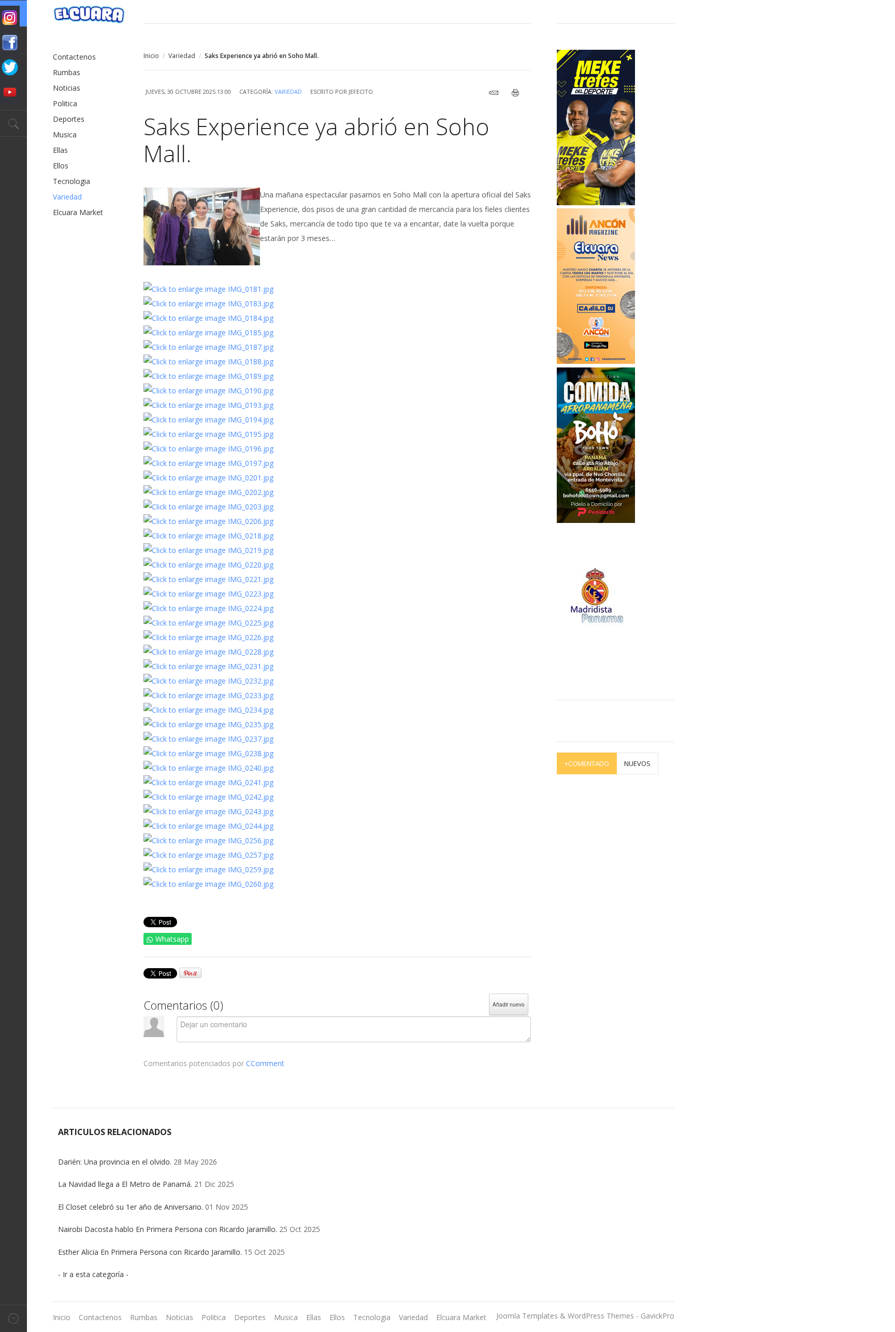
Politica (65, 103)
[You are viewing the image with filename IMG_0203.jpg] (208, 507)
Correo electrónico (496, 92)
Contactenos (74, 57)
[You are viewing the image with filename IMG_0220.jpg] (208, 565)
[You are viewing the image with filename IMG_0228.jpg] (208, 652)
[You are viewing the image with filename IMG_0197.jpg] (208, 463)
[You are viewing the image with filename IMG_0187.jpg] (208, 347)
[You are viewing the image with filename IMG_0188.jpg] (208, 361)
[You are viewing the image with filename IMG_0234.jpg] (208, 710)
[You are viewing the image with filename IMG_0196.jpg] (208, 449)
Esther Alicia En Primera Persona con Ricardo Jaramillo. (150, 1252)
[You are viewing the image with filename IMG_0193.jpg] (208, 405)
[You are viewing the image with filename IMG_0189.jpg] (208, 376)
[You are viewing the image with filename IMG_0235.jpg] (208, 724)
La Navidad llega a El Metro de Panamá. (125, 1184)
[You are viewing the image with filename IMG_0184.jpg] (208, 318)
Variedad (181, 55)
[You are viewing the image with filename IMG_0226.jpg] (208, 637)
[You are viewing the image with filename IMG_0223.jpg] (208, 594)
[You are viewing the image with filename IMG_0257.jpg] (208, 855)
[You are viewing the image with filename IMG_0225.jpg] (208, 623)
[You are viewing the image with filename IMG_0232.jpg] (208, 681)
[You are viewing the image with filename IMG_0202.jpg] (208, 492)
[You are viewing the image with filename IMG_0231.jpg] (208, 666)
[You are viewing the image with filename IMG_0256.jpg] (208, 840)
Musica (65, 134)
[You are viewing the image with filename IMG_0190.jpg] (208, 390)
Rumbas (66, 72)
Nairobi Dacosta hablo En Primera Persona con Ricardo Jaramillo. (167, 1229)
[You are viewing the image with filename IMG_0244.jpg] (208, 826)
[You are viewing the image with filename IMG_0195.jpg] (208, 434)
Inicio (151, 55)
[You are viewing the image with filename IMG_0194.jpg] (208, 419)
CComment (265, 1063)
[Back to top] (13, 1318)
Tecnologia (71, 181)
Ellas (60, 150)
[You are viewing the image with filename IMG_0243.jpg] (208, 811)
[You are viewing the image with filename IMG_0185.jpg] (208, 332)
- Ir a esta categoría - (93, 1274)
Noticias (66, 88)
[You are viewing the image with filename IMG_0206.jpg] (208, 521)
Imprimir (518, 92)
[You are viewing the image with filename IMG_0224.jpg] (208, 608)
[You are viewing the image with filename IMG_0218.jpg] (208, 536)
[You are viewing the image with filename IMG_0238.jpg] (208, 753)
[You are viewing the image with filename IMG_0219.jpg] (208, 550)
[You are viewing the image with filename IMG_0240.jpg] (208, 768)
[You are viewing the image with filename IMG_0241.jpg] (208, 782)
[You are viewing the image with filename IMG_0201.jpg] (208, 478)
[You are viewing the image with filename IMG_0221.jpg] (208, 579)
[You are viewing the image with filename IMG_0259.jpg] (208, 869)
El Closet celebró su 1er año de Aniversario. (130, 1207)
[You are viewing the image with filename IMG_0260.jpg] (208, 884)
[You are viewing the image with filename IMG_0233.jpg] (208, 695)
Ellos (60, 166)
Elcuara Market (78, 212)
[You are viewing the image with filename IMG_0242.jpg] (208, 797)
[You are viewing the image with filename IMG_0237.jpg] (208, 739)
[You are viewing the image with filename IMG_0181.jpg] (208, 289)
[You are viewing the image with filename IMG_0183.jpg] (208, 303)
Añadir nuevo (509, 1004)
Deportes (68, 119)
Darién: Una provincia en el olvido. (116, 1162)
